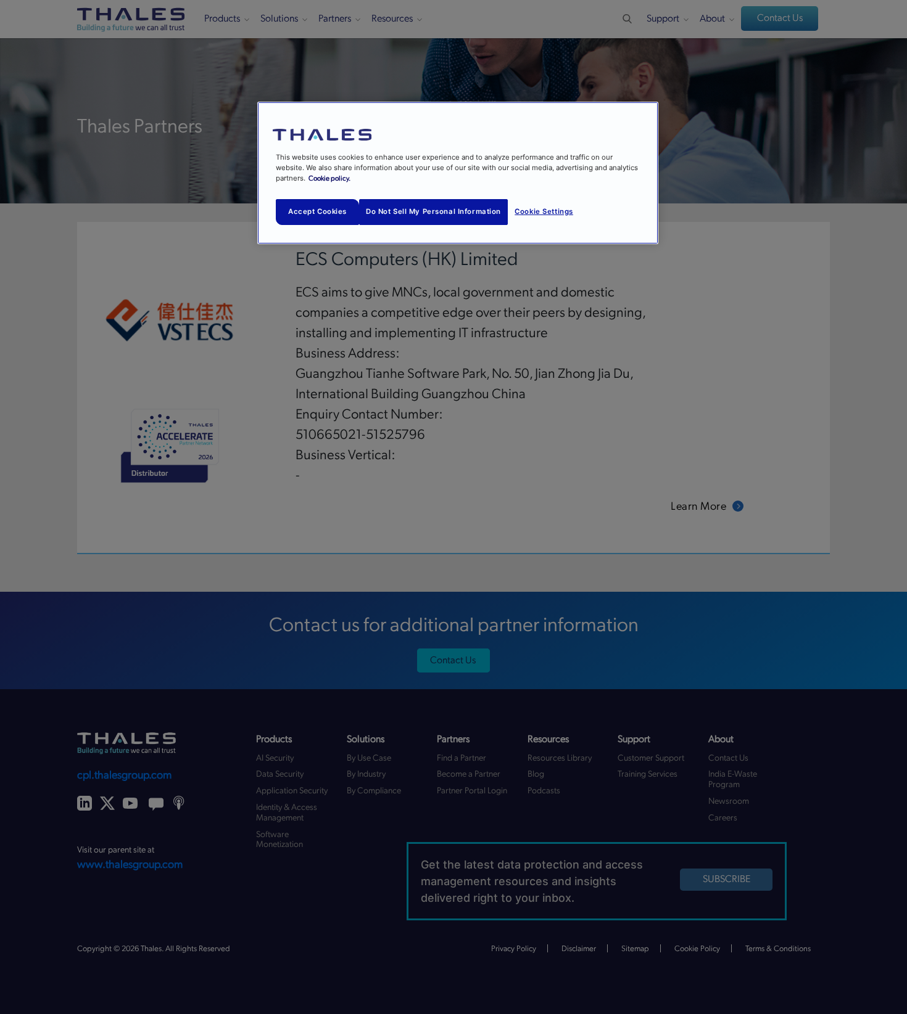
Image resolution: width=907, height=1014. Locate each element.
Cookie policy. (329, 178)
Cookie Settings (544, 211)
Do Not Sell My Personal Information (433, 211)
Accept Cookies (317, 211)
